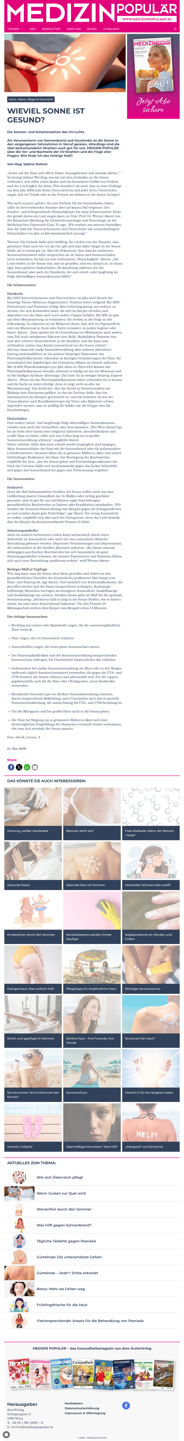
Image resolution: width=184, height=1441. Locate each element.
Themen (13, 29)
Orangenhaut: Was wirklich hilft (30, 989)
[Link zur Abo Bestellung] (153, 76)
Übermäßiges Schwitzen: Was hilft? (92, 1146)
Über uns (74, 29)
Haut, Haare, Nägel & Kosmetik (31, 99)
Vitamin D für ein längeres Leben (149, 1092)
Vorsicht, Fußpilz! (19, 1146)
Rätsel (92, 29)
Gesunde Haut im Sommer (85, 885)
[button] (175, 29)
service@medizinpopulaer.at (32, 1427)
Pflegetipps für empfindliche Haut (91, 989)
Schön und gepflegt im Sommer (30, 1038)
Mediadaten (74, 1403)
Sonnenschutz (76, 1092)
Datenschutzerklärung (82, 1408)
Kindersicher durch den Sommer (31, 934)
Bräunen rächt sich (80, 831)
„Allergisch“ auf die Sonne (144, 1146)
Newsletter (51, 29)
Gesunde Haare (18, 885)
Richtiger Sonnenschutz (142, 989)
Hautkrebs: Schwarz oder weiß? (148, 885)
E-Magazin (111, 29)
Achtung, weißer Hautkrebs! (27, 831)
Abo (33, 29)
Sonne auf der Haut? (140, 1038)
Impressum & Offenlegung (85, 1413)
